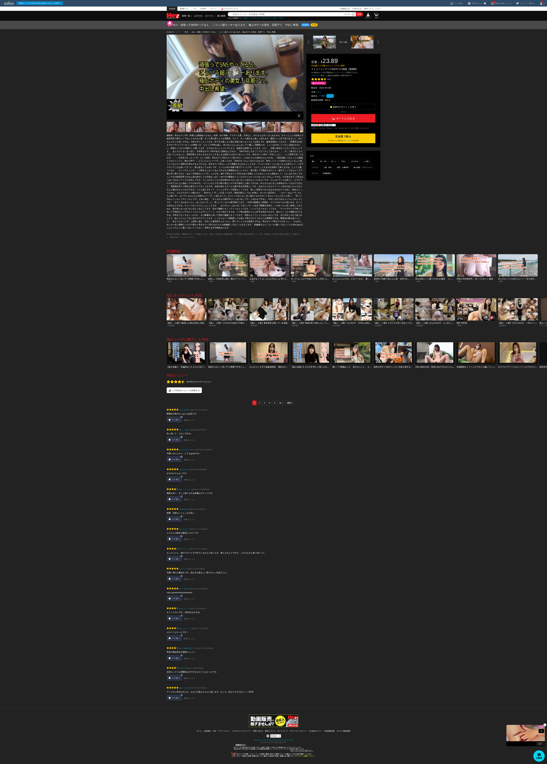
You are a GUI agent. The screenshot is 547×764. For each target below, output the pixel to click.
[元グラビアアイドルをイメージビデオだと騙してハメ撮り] (518, 353)
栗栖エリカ (248, 18)
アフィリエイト (224, 731)
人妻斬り (460, 325)
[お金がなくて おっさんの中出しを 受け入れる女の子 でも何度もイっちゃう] (269, 265)
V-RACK (314, 75)
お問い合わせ (258, 731)
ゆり (319, 92)
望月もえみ (257, 18)
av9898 (203, 9)
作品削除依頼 (329, 731)
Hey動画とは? (345, 9)
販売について (368, 9)
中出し (343, 161)
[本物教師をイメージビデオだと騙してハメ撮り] (476, 353)
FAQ (214, 731)
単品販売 (172, 9)
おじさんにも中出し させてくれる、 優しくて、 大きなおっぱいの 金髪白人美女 (368, 279)
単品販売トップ (173, 32)
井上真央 (274, 18)
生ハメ (333, 161)
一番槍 (185, 32)
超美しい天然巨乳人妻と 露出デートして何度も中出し (232, 279)
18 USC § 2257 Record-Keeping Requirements (273, 740)
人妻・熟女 (327, 167)
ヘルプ (378, 9)
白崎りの (281, 18)
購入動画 (221, 16)
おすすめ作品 (319, 83)
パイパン (315, 167)
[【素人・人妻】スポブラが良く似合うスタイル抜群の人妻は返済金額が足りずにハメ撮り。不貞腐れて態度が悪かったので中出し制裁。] (394, 309)
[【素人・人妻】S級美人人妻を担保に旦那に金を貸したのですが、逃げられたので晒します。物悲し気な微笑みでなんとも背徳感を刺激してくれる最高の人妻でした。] (186, 309)
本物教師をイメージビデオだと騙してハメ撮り (477, 367)
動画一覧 (186, 16)
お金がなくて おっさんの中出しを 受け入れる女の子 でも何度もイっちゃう (283, 279)
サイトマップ (282, 731)
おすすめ (198, 16)
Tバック (315, 173)
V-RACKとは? (357, 9)
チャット (213, 9)
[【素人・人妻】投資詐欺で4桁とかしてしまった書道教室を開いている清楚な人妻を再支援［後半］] (311, 309)
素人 (313, 161)
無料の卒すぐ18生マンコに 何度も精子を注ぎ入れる (397, 367)
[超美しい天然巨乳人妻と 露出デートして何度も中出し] (228, 265)
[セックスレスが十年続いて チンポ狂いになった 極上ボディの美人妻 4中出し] (311, 265)
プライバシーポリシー (298, 731)
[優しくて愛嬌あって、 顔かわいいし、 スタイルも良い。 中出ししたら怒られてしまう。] (352, 353)
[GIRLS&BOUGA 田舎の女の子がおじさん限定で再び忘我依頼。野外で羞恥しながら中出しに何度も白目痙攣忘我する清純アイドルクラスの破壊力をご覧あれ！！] (435, 353)
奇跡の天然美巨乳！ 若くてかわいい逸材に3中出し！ (480, 279)
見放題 (314, 25)
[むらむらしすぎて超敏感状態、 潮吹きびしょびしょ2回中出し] (269, 353)
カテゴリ (209, 16)
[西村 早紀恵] (476, 309)
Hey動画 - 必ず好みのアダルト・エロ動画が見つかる (173, 16)
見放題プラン (184, 9)
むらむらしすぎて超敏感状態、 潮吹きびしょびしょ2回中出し (277, 367)
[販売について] (273, 726)
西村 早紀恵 (462, 323)
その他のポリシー (315, 731)
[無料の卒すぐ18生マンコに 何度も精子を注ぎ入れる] (394, 353)
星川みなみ (266, 18)
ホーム (199, 731)
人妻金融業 (170, 325)
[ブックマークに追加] (299, 115)
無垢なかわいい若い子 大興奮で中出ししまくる (188, 279)
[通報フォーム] (273, 757)
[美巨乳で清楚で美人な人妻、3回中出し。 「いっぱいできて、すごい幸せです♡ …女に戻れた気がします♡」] (394, 265)
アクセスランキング (231, 9)
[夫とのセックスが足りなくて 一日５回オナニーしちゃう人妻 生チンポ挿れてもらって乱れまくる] (518, 265)
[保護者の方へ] (273, 751)
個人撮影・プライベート (363, 167)
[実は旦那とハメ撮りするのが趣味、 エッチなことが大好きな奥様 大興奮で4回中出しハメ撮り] (435, 265)
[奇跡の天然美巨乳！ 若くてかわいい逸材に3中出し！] (476, 265)
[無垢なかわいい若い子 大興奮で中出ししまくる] (186, 265)
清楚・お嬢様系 (343, 167)
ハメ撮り (366, 161)
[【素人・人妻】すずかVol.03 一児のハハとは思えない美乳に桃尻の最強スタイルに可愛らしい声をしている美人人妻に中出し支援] (518, 309)
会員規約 (207, 731)
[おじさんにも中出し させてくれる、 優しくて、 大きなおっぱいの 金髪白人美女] (352, 265)
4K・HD (323, 161)
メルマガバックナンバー (241, 731)
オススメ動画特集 (343, 731)
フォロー (330, 96)
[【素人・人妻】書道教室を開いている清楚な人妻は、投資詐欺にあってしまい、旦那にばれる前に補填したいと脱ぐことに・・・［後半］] (269, 309)
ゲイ (195, 9)
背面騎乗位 (327, 173)
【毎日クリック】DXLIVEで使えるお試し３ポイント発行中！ (39, 3)
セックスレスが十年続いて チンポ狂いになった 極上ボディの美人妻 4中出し (326, 279)
